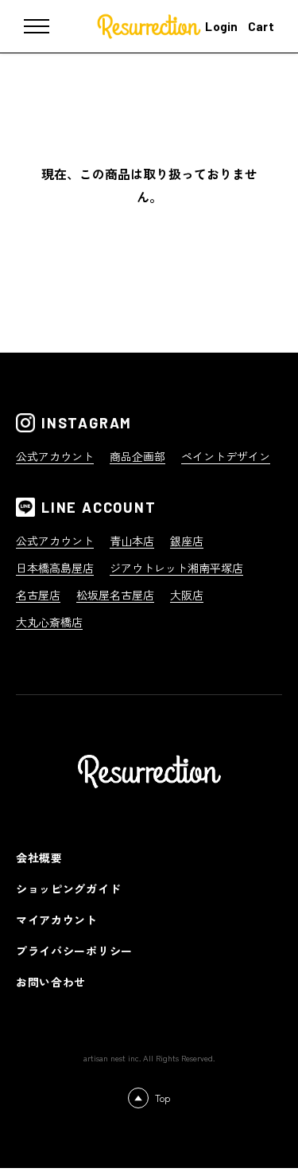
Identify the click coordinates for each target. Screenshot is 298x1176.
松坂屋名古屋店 (115, 595)
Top (162, 1097)
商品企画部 (137, 456)
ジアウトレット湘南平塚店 (176, 568)
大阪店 (186, 595)
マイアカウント (57, 920)
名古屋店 (38, 595)
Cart (261, 26)
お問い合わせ (51, 982)
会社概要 (39, 857)
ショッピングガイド (68, 889)
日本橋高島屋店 (55, 568)
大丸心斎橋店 (49, 622)
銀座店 (186, 541)
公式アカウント (55, 456)
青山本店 (132, 541)
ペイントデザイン (225, 456)
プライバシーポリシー (74, 951)
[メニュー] (48, 26)
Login (221, 26)
